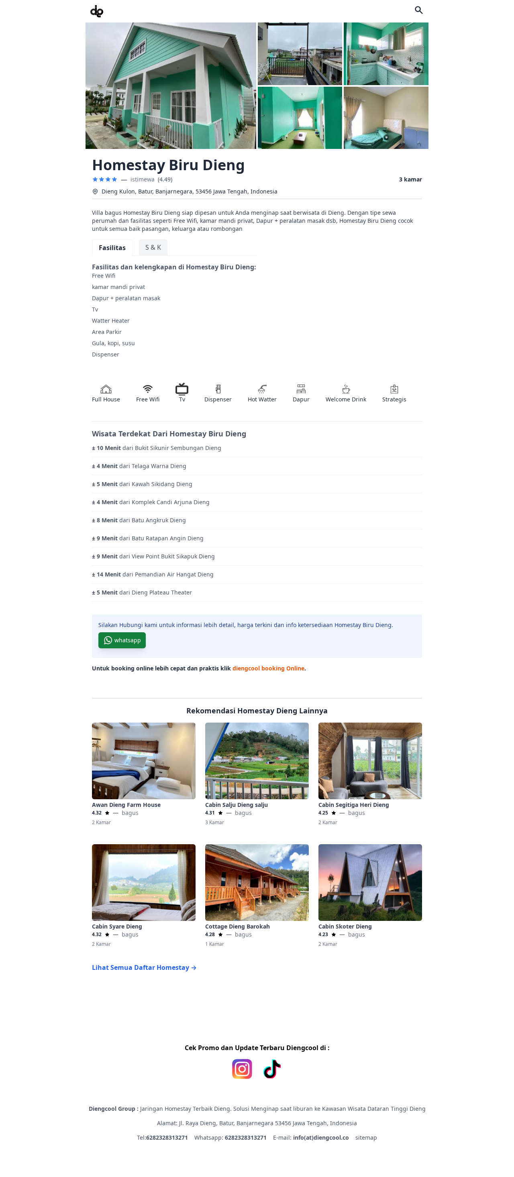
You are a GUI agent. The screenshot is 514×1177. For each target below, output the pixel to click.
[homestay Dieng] (96, 11)
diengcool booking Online (268, 668)
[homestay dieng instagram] (242, 1069)
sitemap (366, 1137)
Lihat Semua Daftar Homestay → (144, 967)
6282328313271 (167, 1137)
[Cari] (419, 10)
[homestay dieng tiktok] (272, 1069)
